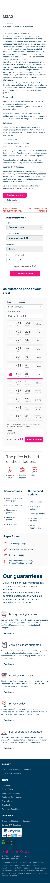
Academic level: (14, 311)
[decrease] (9, 259)
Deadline (10, 244)
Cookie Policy (7, 789)
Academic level (12, 233)
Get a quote (12, 200)
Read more (9, 633)
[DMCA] (9, 842)
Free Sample (8, 23)
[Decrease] (27, 431)
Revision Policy (8, 805)
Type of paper (12, 222)
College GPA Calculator (11, 773)
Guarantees (6, 785)
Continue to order (15, 195)
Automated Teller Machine (38, 209)
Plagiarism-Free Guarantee (13, 797)
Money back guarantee (11, 793)
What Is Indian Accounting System (12, 209)
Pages (9, 255)
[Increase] (41, 431)
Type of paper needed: (16, 302)
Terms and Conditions (11, 809)
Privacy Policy (7, 801)
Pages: (9, 431)
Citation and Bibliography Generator (16, 769)
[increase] (20, 259)
